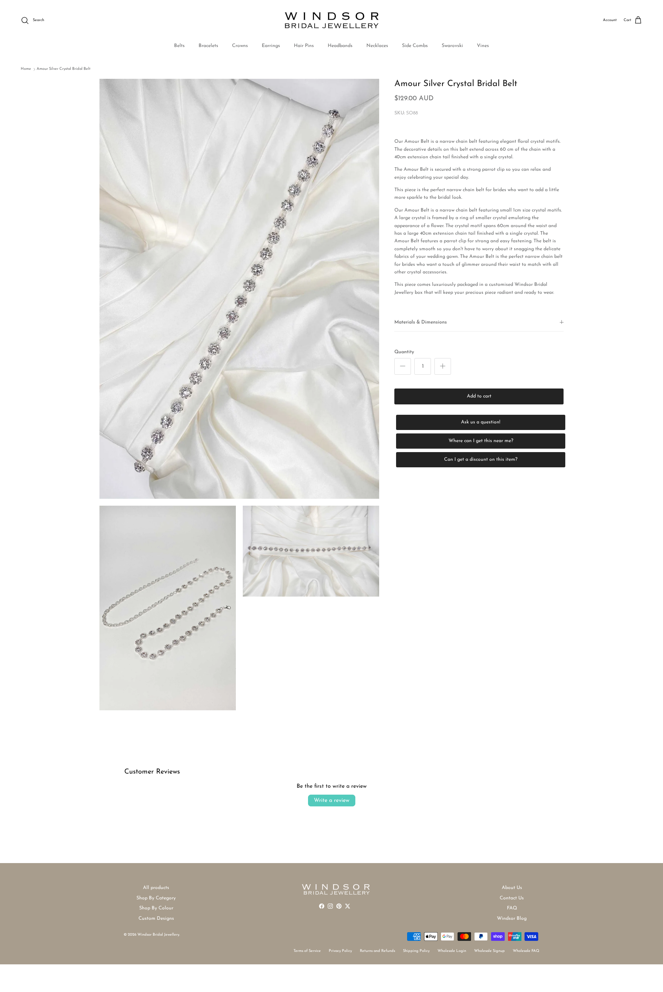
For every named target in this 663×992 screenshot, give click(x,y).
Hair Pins (304, 45)
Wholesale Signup (489, 951)
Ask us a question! (480, 422)
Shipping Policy (416, 951)
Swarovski (452, 45)
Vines (483, 45)
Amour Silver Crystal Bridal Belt (63, 69)
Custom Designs (156, 918)
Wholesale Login (452, 951)
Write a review (331, 800)
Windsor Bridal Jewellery (158, 935)
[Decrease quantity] (402, 366)
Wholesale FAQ (526, 951)
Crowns (240, 45)
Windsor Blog (512, 918)
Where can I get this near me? (481, 440)
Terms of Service (307, 951)
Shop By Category (156, 898)
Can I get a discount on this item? (480, 459)
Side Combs (415, 45)
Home (26, 69)
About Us (512, 887)
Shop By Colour (156, 908)
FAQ (512, 908)
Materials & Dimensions (420, 322)
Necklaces (377, 45)
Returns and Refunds (377, 951)
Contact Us (512, 898)
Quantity (404, 351)
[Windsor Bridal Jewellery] (331, 20)
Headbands (340, 45)
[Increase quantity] (442, 366)
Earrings (271, 45)
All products (156, 887)
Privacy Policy (340, 951)
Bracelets (208, 45)
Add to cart (479, 396)
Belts (179, 45)
